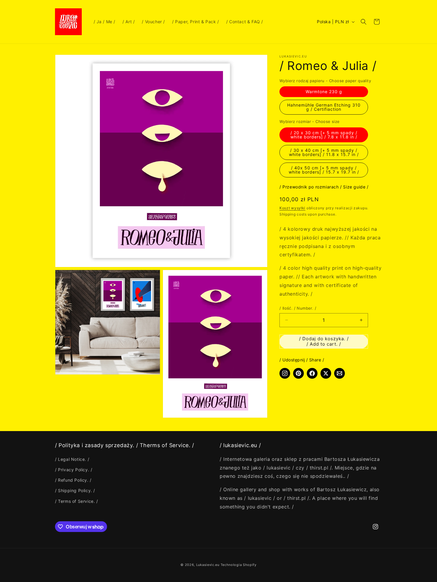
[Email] (339, 373)
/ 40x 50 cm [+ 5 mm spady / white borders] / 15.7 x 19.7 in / (324, 169)
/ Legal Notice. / (72, 459)
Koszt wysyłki (292, 208)
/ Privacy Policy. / (73, 469)
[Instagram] (284, 373)
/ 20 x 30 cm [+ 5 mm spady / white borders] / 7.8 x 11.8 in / (323, 134)
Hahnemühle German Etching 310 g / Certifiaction (324, 107)
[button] (363, 21)
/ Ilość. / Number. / (297, 308)
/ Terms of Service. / (76, 501)
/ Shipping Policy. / (75, 490)
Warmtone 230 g (324, 91)
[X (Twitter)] (325, 373)
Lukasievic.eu (207, 565)
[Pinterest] (298, 373)
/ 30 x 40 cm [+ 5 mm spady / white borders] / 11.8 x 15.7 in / (324, 152)
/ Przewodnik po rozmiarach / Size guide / (324, 186)
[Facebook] (312, 373)
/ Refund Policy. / (73, 480)
